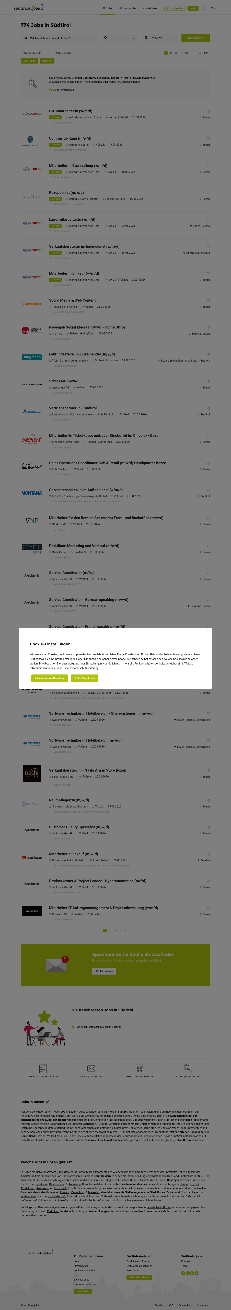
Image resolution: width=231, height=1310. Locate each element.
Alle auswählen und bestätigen (49, 678)
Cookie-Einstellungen (85, 678)
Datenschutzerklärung (85, 668)
